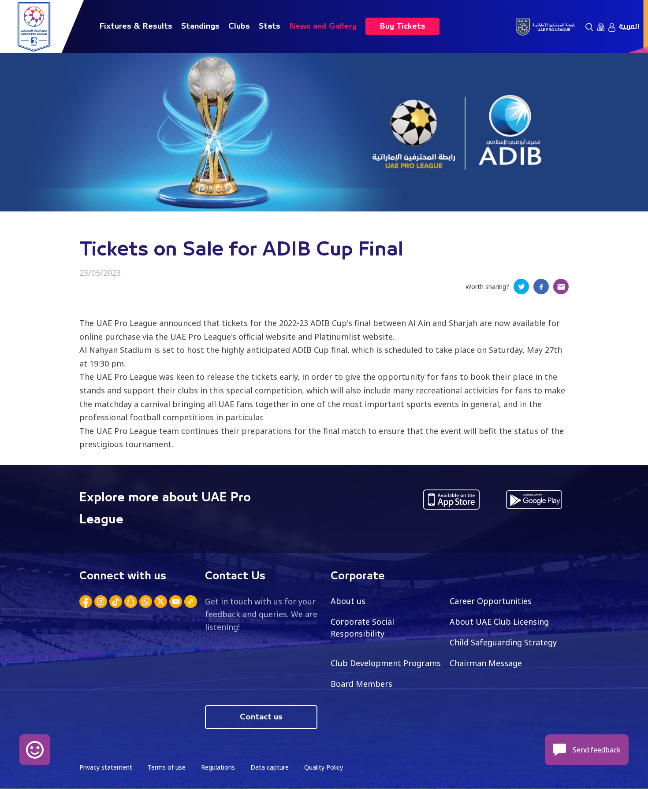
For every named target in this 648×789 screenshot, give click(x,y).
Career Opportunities (491, 601)
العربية (629, 26)
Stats (269, 26)
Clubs (239, 26)
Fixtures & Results (135, 26)
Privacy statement (105, 767)
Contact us (261, 717)
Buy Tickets (402, 26)
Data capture (269, 767)
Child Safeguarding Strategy (503, 642)
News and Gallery (323, 26)
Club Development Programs (386, 663)
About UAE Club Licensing (499, 621)
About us (348, 601)
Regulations (218, 767)
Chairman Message (486, 663)
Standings (200, 26)
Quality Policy (323, 767)
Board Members (361, 683)
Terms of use (167, 767)
